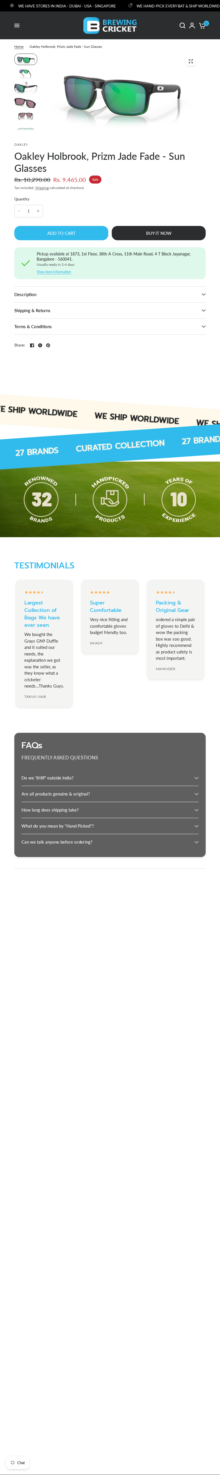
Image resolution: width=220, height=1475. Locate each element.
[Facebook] (32, 345)
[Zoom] (190, 61)
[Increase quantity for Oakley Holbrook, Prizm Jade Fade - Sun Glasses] (38, 211)
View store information (54, 272)
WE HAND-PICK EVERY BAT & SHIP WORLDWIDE (165, 6)
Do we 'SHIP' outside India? (47, 777)
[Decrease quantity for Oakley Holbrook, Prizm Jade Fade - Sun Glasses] (19, 211)
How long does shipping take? (50, 809)
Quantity (22, 199)
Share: (19, 345)
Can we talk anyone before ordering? (57, 841)
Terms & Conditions (33, 326)
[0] (201, 25)
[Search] (182, 25)
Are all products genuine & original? (55, 793)
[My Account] (192, 25)
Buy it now (159, 233)
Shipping (42, 188)
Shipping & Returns (32, 310)
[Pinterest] (48, 345)
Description (25, 294)
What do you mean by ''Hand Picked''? (57, 825)
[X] (40, 345)
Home (18, 46)
